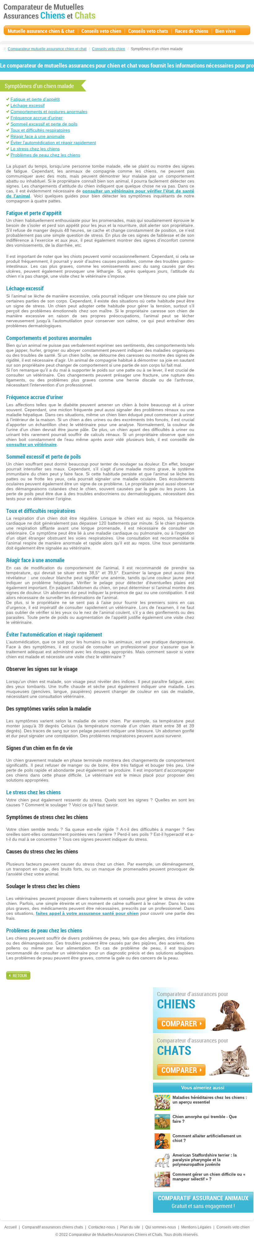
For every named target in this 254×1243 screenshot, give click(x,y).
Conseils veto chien (101, 30)
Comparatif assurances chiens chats (52, 1227)
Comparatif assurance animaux (203, 1202)
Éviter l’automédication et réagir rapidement (53, 142)
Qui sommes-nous (160, 1227)
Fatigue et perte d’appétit (35, 99)
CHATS (174, 1050)
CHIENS (176, 1003)
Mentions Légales (196, 1227)
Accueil (10, 1227)
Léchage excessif (28, 105)
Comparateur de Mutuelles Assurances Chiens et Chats (49, 11)
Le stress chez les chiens (35, 148)
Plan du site (130, 1227)
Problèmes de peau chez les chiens (45, 154)
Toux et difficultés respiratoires (40, 130)
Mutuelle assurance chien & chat (41, 30)
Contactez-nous (101, 1227)
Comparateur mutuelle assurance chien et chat (47, 49)
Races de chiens (191, 30)
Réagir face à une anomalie (38, 136)
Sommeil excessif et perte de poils (44, 123)
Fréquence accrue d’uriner (37, 117)
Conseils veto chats (148, 30)
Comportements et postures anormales (49, 111)
